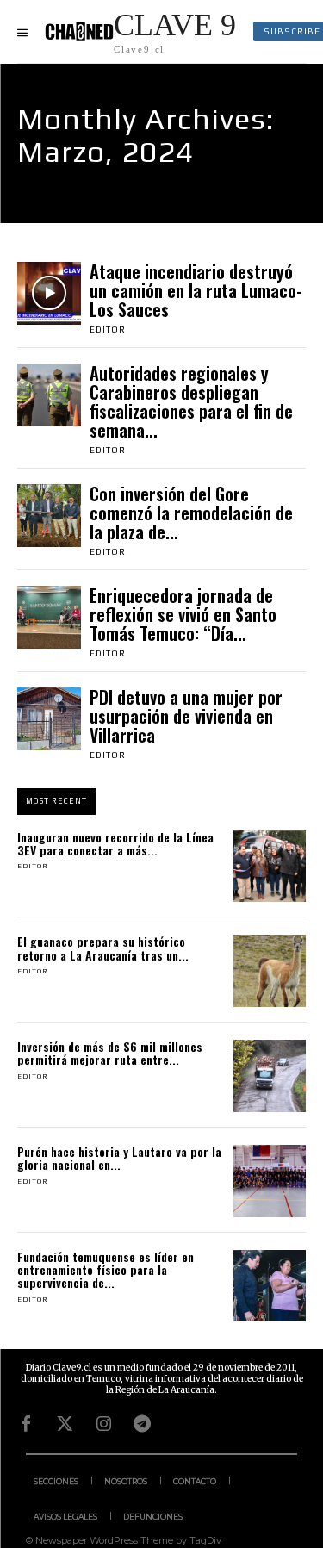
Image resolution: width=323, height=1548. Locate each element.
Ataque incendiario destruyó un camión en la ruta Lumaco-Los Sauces (196, 290)
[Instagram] (103, 1424)
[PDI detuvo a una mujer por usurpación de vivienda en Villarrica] (49, 719)
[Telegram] (142, 1424)
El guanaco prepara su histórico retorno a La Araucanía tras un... (103, 947)
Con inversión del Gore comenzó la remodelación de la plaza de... (191, 512)
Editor (108, 329)
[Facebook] (25, 1424)
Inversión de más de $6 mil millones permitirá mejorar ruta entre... (109, 1052)
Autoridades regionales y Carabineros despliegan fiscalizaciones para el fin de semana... (191, 401)
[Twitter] (64, 1424)
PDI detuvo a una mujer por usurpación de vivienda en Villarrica (186, 716)
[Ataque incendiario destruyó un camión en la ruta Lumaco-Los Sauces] (49, 294)
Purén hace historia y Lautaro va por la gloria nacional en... (119, 1157)
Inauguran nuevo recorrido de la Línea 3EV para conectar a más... (115, 843)
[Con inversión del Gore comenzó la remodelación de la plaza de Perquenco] (49, 516)
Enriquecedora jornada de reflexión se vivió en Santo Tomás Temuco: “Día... (183, 614)
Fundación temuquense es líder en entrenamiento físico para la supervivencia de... (105, 1269)
